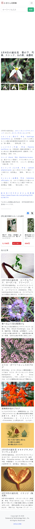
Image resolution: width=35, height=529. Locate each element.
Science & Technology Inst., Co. (18, 518)
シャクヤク (26, 131)
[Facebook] (28, 213)
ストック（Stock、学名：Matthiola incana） (17, 157)
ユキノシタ (19, 131)
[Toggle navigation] (31, 3)
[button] (5, 87)
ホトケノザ (15, 133)
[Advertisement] (17, 32)
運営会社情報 (17, 524)
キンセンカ (23, 133)
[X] (32, 213)
